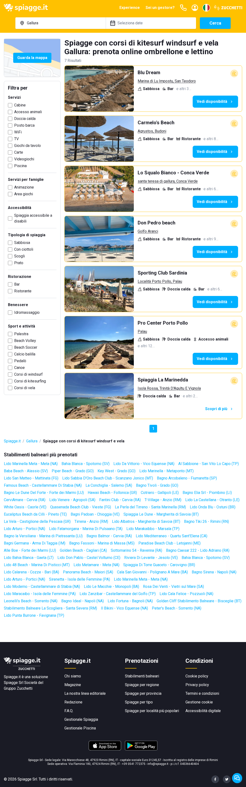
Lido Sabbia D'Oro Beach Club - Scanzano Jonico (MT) (107, 478)
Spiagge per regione (142, 684)
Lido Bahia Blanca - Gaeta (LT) (29, 557)
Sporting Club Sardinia (162, 273)
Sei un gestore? (160, 7)
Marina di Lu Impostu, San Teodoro (167, 81)
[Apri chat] (237, 778)
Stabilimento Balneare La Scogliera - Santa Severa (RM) (50, 608)
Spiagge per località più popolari (152, 710)
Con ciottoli (23, 249)
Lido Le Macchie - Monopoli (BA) (111, 586)
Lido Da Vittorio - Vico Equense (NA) (143, 463)
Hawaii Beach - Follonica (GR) (112, 492)
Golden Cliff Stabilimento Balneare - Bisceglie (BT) (199, 601)
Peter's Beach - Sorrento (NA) (176, 608)
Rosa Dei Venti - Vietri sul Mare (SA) (173, 586)
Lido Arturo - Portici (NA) (24, 528)
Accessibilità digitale (203, 710)
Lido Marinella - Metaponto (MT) (166, 471)
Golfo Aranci (148, 231)
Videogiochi (24, 159)
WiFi (18, 132)
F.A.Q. (68, 710)
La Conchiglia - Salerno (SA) (109, 485)
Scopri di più (216, 409)
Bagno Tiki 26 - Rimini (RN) (206, 521)
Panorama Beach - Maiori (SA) (88, 572)
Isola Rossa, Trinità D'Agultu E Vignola (169, 388)
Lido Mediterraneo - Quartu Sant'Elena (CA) (171, 536)
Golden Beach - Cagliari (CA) (83, 550)
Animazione (24, 187)
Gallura (31, 441)
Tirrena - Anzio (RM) (91, 521)
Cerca (215, 23)
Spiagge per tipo (139, 702)
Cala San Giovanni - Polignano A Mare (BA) (152, 572)
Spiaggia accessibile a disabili (33, 218)
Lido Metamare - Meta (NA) (96, 565)
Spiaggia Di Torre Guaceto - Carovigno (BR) (159, 565)
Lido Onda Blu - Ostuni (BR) (212, 507)
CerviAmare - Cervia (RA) (24, 500)
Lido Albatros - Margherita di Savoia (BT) (146, 521)
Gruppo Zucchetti (18, 688)
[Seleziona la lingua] (206, 8)
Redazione (73, 702)
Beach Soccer (25, 347)
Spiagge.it (12, 441)
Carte (18, 152)
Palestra (21, 334)
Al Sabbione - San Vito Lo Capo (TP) (208, 463)
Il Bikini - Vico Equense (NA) (124, 608)
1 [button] (153, 428)
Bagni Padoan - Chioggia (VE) (95, 514)
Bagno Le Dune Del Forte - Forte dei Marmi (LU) (44, 492)
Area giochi (23, 194)
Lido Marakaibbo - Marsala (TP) (152, 528)
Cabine (20, 105)
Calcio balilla (24, 354)
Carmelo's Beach (156, 122)
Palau (142, 331)
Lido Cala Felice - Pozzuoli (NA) (186, 593)
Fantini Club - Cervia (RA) (120, 500)
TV (16, 139)
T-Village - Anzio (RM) (163, 500)
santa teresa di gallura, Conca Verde (168, 181)
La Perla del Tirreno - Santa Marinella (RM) (150, 507)
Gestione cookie (199, 702)
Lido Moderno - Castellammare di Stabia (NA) (42, 586)
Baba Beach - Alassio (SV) (26, 471)
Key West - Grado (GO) (116, 471)
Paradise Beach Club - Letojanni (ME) (169, 543)
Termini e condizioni (202, 693)
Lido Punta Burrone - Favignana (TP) (34, 615)
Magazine (72, 684)
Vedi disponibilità (212, 101)
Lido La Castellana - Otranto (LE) (212, 500)
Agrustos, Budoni (152, 131)
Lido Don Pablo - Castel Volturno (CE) (88, 557)
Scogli (19, 256)
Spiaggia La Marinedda (163, 380)
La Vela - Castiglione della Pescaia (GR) (37, 521)
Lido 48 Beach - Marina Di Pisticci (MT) (37, 565)
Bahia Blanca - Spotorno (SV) (86, 463)
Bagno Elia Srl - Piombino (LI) (207, 492)
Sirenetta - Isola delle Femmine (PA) (79, 579)
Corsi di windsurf (28, 374)
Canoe (19, 367)
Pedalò (20, 361)
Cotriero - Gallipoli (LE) (160, 492)
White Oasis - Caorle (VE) (25, 507)
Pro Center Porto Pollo (163, 323)
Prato (18, 263)
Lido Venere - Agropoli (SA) (72, 500)
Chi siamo (72, 676)
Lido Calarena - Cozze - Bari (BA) (31, 572)
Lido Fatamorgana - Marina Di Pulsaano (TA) (86, 528)
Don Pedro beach (156, 223)
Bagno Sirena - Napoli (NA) (214, 572)
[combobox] (60, 23)
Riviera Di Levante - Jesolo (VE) (151, 557)
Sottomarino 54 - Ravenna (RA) (136, 550)
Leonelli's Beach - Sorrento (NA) (30, 601)
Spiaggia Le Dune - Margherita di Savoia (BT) (161, 514)
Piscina (20, 166)
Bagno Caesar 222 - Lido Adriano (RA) (197, 550)
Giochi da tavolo (27, 145)
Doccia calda (25, 118)
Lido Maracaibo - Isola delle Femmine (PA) (40, 593)
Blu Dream (149, 72)
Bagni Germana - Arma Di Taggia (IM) (34, 543)
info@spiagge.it (158, 764)
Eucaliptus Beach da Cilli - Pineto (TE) (35, 514)
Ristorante (22, 291)
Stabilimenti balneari (142, 676)
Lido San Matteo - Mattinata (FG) (31, 478)
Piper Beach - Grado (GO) (73, 471)
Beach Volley (25, 340)
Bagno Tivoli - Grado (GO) (157, 485)
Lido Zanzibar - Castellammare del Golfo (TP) (118, 593)
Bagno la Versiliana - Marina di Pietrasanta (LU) (43, 536)
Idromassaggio (27, 312)
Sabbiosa (22, 242)
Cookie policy (196, 676)
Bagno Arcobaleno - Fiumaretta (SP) (187, 478)
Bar (17, 284)
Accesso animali (28, 112)
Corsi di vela (24, 388)
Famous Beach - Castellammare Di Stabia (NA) (43, 485)
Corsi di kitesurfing (30, 381)
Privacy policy (197, 684)
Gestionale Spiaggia (81, 719)
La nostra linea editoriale (85, 693)
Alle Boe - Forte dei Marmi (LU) (30, 550)
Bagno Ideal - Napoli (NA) (82, 601)
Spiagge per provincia (143, 693)
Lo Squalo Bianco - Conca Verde (173, 173)
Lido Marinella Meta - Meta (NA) (31, 463)
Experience (129, 7)
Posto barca (24, 125)
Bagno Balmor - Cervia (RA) (109, 536)
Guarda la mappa (32, 57)
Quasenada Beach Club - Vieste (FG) (80, 507)
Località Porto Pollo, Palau (160, 281)
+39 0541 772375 (133, 764)
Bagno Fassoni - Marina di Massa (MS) (102, 543)
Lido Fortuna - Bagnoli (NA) (130, 601)
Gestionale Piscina (80, 728)
